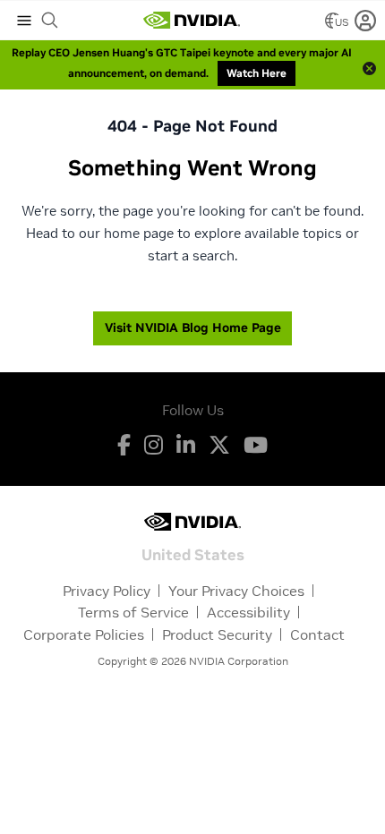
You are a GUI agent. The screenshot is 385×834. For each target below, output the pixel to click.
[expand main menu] (24, 20)
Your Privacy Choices (236, 591)
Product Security (217, 634)
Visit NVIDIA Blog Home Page (193, 327)
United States (192, 553)
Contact (317, 634)
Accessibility (248, 612)
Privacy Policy (106, 591)
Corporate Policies (83, 634)
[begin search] (50, 20)
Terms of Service (133, 612)
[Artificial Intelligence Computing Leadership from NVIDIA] (191, 20)
